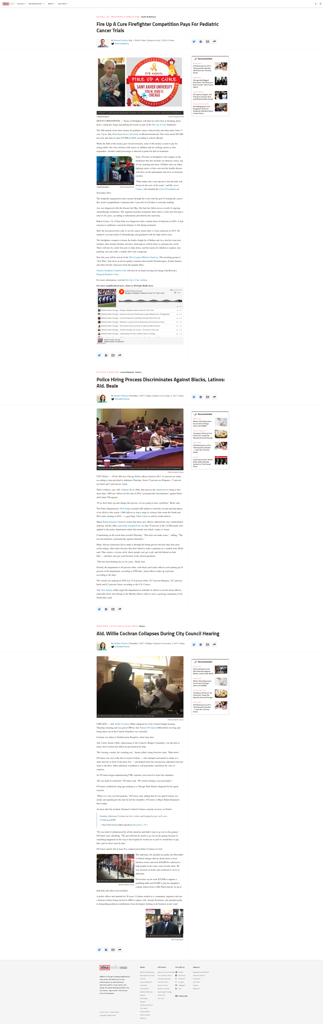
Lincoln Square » (200, 431)
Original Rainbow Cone (107, 274)
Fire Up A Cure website (136, 279)
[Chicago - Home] (8, 4)
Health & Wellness (148, 17)
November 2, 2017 (140, 824)
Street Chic (161, 995)
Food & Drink (144, 988)
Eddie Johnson (143, 516)
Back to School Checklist (166, 972)
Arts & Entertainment (147, 972)
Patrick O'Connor (148, 727)
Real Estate (144, 998)
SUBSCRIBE (183, 996)
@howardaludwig (122, 43)
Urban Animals (145, 1015)
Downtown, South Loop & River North (117, 626)
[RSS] (176, 988)
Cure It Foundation (168, 188)
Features (62, 4)
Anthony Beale (128, 489)
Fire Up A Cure (159, 124)
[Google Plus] (176, 982)
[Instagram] (176, 985)
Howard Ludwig (120, 40)
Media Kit (196, 988)
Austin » (196, 457)
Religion (143, 1002)
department (161, 489)
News (50, 4)
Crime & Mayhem (127, 372)
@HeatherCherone (122, 398)
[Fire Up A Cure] (115, 168)
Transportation (145, 1011)
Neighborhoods (36, 4)
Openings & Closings (165, 992)
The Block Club (163, 982)
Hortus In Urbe (163, 985)
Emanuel (113, 521)
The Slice (161, 998)
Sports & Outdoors (146, 1005)
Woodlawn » (198, 419)
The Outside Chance (165, 975)
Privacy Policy (114, 1012)
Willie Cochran (122, 723)
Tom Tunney (106, 589)
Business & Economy (147, 975)
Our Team (196, 982)
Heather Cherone (121, 395)
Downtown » (198, 63)
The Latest (143, 1008)
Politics (138, 372)
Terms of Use (104, 1012)
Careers (195, 985)
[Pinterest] (176, 979)
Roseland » (197, 666)
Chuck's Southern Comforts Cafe (111, 270)
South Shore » (198, 92)
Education (143, 985)
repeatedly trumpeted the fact (131, 525)
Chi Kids (142, 979)
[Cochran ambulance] (115, 866)
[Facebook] (176, 975)
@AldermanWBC (108, 819)
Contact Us (196, 979)
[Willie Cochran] (164, 921)
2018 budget (125, 508)
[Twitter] (176, 972)
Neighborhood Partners (201, 972)
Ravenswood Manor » (201, 104)
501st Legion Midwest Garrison (143, 257)
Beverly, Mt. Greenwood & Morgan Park (118, 17)
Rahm (106, 521)
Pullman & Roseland (108, 372)
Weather (143, 1018)
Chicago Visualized (164, 979)
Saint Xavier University (128, 134)
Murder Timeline (163, 988)
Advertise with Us (199, 975)
